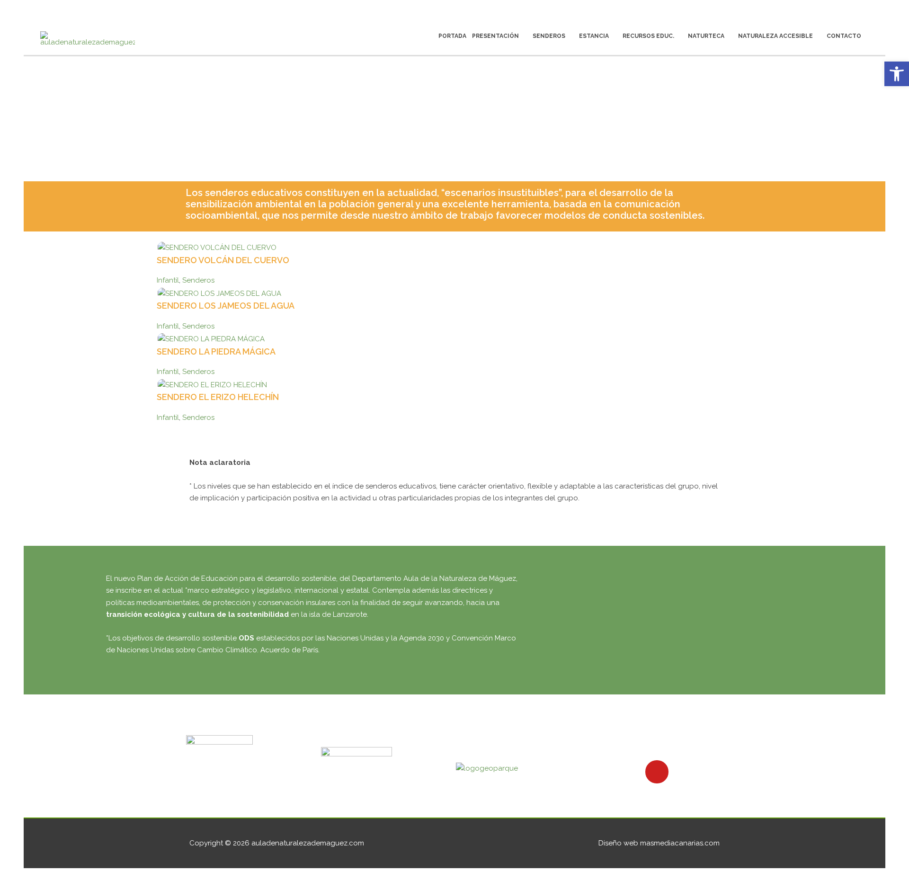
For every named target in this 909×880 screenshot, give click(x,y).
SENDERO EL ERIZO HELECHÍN (218, 397)
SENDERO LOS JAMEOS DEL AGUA (225, 306)
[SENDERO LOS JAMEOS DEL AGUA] (219, 293)
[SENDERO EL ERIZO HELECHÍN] (212, 384)
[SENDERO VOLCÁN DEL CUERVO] (217, 247)
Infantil (168, 280)
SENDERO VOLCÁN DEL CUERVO (223, 260)
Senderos (198, 280)
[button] (896, 74)
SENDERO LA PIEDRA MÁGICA (216, 351)
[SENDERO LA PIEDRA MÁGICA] (211, 339)
